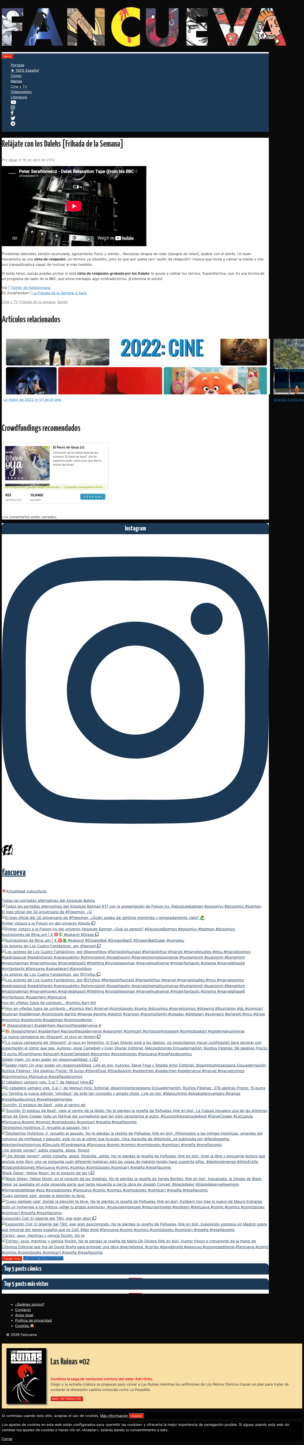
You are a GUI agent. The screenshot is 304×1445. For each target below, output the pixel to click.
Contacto (23, 1309)
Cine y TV (19, 86)
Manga (16, 81)
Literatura (19, 97)
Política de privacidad (33, 1320)
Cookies (22, 1325)
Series (62, 302)
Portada (17, 65)
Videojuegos (21, 91)
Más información (114, 1415)
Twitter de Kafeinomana (30, 287)
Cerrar (7, 1439)
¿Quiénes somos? (29, 1304)
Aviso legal (24, 1315)
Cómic (16, 75)
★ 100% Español (25, 70)
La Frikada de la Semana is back (59, 293)
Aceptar (136, 1416)
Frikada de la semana (37, 302)
